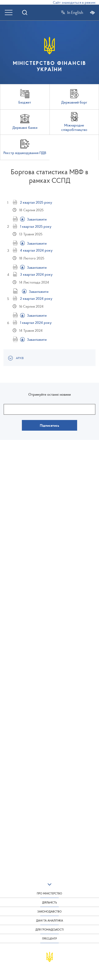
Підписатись (49, 425)
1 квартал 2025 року (35, 226)
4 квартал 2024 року (36, 250)
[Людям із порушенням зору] (92, 12)
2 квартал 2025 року (36, 202)
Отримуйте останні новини (49, 394)
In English (75, 12)
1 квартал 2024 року (36, 322)
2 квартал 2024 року (36, 298)
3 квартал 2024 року (36, 274)
